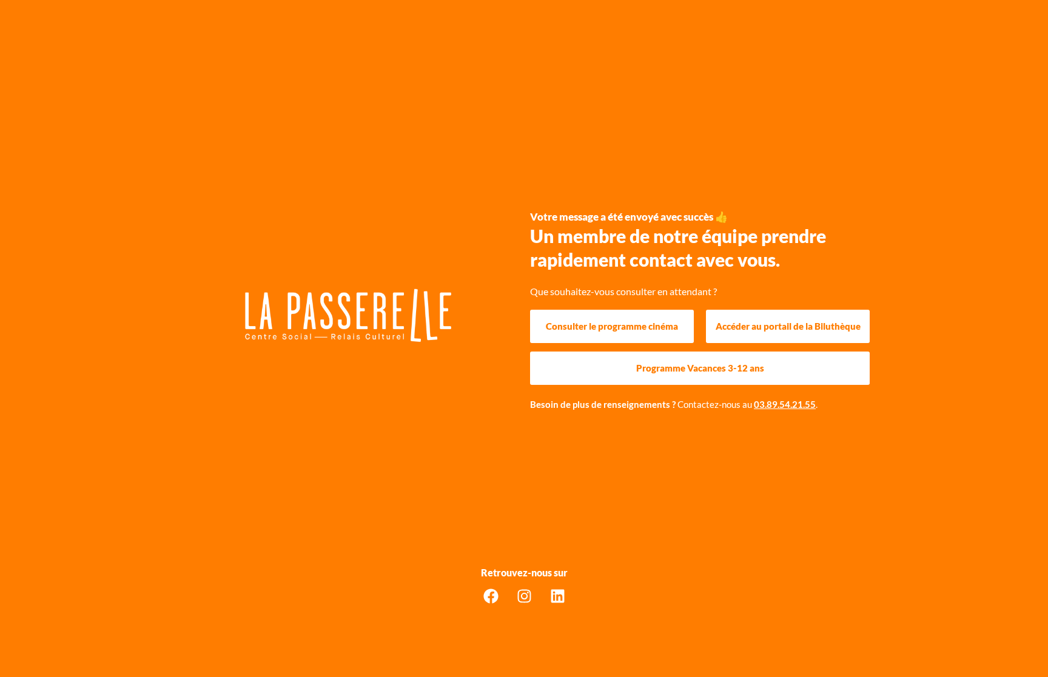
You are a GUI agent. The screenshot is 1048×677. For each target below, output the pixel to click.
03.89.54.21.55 (785, 404)
